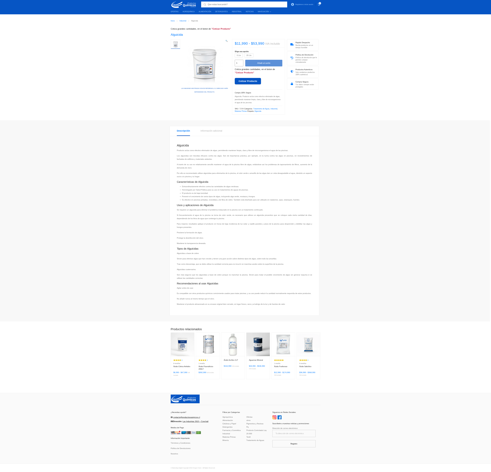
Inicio (173, 21)
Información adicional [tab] (211, 131)
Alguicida (257, 111)
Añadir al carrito (263, 63)
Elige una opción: (242, 51)
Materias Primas (241, 111)
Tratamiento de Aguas (261, 109)
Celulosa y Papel (229, 424)
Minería (225, 440)
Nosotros (174, 454)
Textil (248, 437)
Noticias (250, 12)
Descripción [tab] (183, 131)
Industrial (237, 12)
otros (248, 420)
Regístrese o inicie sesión (304, 4)
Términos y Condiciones (180, 443)
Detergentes (221, 12)
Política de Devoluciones (181, 448)
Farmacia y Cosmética (231, 430)
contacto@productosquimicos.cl (186, 417)
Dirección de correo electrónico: (285, 428)
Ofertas (174, 12)
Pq (247, 427)
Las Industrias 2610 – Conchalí (195, 421)
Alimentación (205, 12)
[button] (226, 40)
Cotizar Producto (248, 81)
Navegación (263, 12)
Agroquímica (189, 12)
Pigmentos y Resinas (254, 424)
